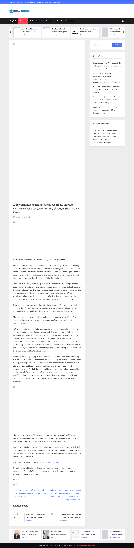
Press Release (113, 35)
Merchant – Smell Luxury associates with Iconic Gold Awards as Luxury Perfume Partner (36, 516)
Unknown (96, 130)
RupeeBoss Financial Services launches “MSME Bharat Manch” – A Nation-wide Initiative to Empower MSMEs (29, 30)
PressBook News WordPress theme (83, 545)
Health (52, 537)
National (40, 2)
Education (56, 2)
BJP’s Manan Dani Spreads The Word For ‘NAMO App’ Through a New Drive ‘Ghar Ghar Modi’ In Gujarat (117, 30)
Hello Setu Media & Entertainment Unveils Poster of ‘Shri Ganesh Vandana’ (106, 89)
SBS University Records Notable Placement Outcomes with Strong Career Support (106, 110)
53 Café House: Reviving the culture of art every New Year (71, 516)
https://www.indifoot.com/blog (49, 462)
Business (20, 2)
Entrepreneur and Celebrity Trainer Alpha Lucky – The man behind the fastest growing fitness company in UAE (116, 533)
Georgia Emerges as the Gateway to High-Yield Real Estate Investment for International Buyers (107, 100)
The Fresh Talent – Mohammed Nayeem (58, 30)
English (12, 2)
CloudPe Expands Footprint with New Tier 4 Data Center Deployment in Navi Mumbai (86, 533)
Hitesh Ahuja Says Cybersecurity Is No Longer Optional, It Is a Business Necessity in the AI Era (107, 66)
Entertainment (30, 2)
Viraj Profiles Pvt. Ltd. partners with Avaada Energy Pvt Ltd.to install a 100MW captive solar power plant (29, 533)
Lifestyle (48, 2)
